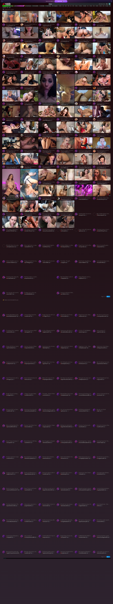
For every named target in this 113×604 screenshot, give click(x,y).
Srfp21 (100, 411)
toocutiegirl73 (101, 120)
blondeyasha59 (65, 246)
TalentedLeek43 (47, 442)
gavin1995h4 (83, 183)
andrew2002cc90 (29, 57)
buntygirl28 (10, 395)
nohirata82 (64, 231)
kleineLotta (28, 379)
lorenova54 (46, 395)
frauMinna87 (29, 316)
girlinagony (10, 379)
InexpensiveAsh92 (66, 25)
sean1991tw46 (11, 152)
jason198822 (64, 167)
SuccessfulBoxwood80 (85, 395)
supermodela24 (11, 347)
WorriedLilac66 (11, 278)
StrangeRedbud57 (65, 521)
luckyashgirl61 (102, 152)
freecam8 (28, 25)
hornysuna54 (10, 57)
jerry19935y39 (65, 41)
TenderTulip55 (101, 442)
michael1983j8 (101, 57)
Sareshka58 (83, 426)
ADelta (100, 505)
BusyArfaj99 (64, 104)
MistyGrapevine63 (30, 363)
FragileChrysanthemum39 (13, 553)
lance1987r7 (10, 294)
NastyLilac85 (101, 246)
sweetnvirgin (83, 332)
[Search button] (107, 4)
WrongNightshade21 (85, 458)
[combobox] (77, 4)
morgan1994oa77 (84, 136)
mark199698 (28, 215)
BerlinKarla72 (83, 363)
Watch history (48, 5)
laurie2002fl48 (47, 183)
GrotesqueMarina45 (103, 316)
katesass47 (46, 521)
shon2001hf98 (101, 262)
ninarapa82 (83, 104)
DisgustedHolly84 (29, 120)
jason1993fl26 (101, 25)
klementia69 (47, 505)
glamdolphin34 (65, 363)
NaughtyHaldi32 (102, 490)
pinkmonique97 (102, 215)
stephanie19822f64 (12, 167)
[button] (109, 4)
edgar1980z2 (101, 104)
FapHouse (83, 231)
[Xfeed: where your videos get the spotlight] (6, 4)
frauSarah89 (101, 521)
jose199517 (83, 57)
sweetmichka (10, 332)
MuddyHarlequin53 (66, 183)
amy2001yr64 (29, 41)
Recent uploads (35, 5)
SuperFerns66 (101, 332)
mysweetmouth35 (66, 199)
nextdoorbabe (83, 537)
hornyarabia (83, 246)
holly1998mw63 (47, 120)
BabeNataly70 (65, 474)
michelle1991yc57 (102, 73)
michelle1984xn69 (12, 136)
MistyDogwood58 (47, 379)
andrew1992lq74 (29, 73)
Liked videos (42, 5)
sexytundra (46, 537)
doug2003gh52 (11, 25)
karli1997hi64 (29, 104)
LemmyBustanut (11, 246)
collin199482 (101, 136)
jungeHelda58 (29, 505)
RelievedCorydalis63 (48, 57)
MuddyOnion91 (11, 363)
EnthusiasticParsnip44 (85, 490)
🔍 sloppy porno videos (8, 9)
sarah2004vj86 (47, 215)
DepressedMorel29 (12, 426)
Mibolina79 (101, 89)
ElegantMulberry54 (30, 474)
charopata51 (10, 41)
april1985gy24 (29, 262)
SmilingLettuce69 (102, 347)
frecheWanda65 (84, 553)
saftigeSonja (64, 347)
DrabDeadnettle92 (30, 199)
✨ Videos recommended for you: (10, 300)
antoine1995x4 (65, 120)
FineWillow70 (47, 246)
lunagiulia (64, 262)
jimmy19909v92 (102, 167)
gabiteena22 (83, 316)
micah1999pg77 (47, 41)
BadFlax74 (10, 120)
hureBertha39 (29, 395)
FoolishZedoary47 (47, 104)
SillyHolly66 (46, 347)
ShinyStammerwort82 (85, 25)
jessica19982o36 (47, 136)
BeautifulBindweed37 (13, 316)
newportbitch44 (29, 347)
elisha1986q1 (64, 136)
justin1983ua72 (11, 89)
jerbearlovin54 (29, 278)
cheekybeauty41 (84, 347)
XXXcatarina (64, 458)
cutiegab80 (10, 537)
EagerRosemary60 (84, 521)
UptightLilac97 (47, 25)
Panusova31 (101, 395)
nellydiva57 (83, 278)
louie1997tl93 (11, 215)
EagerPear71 (83, 89)
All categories (55, 5)
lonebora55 (10, 458)
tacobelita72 (28, 442)
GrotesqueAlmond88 (30, 537)
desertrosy (64, 57)
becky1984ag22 (11, 73)
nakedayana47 (65, 73)
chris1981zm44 (29, 152)
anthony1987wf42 (102, 41)
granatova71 (28, 136)
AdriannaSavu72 (11, 199)
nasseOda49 (28, 490)
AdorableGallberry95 (66, 332)
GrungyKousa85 (102, 458)
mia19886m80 (11, 104)
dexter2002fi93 (84, 199)
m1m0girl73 (46, 316)
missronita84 (64, 316)
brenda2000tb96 (29, 294)
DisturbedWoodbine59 (85, 442)
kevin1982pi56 (47, 152)
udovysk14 (83, 215)
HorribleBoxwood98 (66, 215)
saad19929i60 (47, 167)
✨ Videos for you (28, 5)
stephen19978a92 (48, 73)
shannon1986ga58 (84, 41)
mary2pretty (64, 553)
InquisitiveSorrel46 (102, 363)
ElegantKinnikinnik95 (67, 379)
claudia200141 (29, 246)
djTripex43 (28, 167)
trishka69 (82, 474)
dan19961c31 (65, 294)
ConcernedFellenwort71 (13, 490)
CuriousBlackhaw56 (12, 521)
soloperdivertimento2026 (49, 294)
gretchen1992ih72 (12, 262)
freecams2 (83, 73)
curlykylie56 (64, 278)
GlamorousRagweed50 (49, 411)
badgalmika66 (83, 505)
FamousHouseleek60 (85, 152)
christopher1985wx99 (85, 167)
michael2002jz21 (29, 89)
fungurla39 (101, 379)
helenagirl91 (29, 332)
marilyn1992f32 (65, 152)
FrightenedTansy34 (48, 553)
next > (108, 296)
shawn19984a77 (84, 262)
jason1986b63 (47, 199)
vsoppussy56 (46, 426)
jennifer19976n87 (11, 231)
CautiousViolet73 (84, 411)
